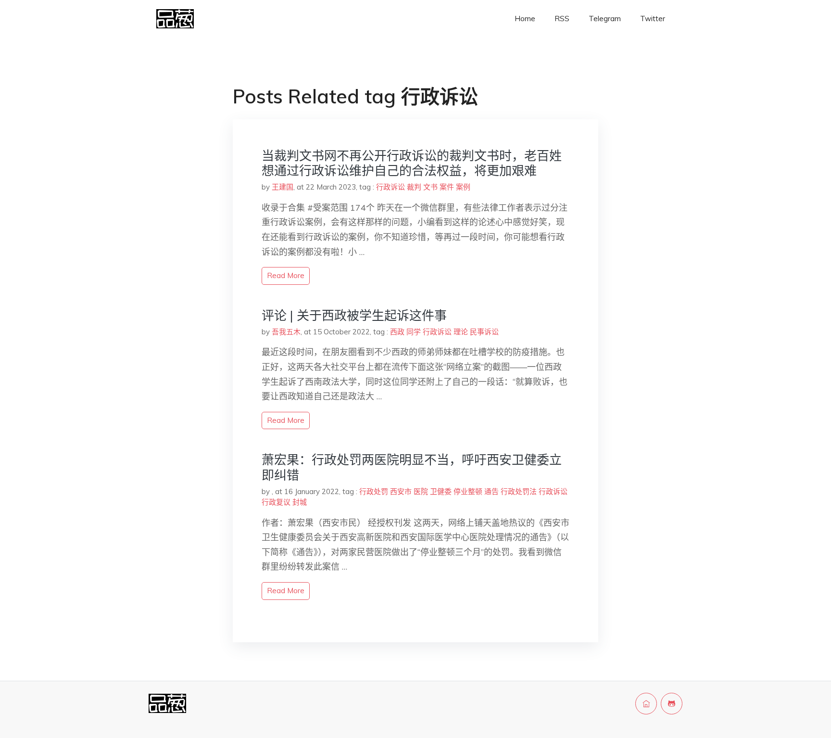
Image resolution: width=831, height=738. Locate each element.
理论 (460, 331)
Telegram (605, 18)
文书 (430, 186)
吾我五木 (286, 331)
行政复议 (276, 502)
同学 (413, 331)
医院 (421, 491)
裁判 (414, 186)
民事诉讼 (484, 331)
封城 (299, 502)
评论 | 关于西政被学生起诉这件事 (354, 315)
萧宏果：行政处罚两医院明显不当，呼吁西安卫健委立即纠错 (412, 467)
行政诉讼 (390, 186)
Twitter (652, 18)
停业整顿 (467, 491)
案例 (463, 186)
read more (285, 275)
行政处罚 (373, 491)
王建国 (282, 186)
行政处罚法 (519, 491)
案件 (447, 186)
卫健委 (441, 491)
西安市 (401, 491)
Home (525, 18)
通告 (491, 491)
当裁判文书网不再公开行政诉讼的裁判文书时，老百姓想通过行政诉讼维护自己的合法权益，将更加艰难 (412, 163)
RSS (561, 18)
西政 (397, 331)
